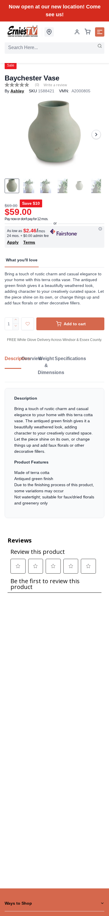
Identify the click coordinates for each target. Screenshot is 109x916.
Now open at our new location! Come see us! (55, 10)
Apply (13, 242)
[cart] (87, 32)
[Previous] (12, 134)
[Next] (96, 134)
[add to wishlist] (27, 323)
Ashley (17, 91)
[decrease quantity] (16, 327)
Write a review (55, 85)
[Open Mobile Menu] (99, 32)
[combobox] (54, 48)
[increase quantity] (16, 320)
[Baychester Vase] (54, 134)
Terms (29, 242)
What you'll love (21, 260)
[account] (77, 32)
